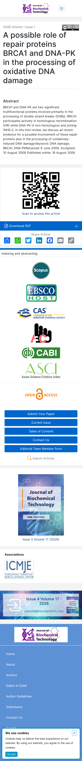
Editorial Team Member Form (41, 449)
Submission (14, 707)
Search (11, 728)
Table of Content (41, 431)
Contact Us (41, 440)
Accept (11, 754)
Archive (11, 675)
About (10, 664)
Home (10, 654)
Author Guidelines (19, 696)
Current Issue (41, 422)
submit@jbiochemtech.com (44, 611)
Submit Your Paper (41, 414)
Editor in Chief (16, 686)
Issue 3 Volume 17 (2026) (41, 539)
